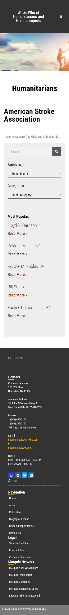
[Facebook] (18, 475)
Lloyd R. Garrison (22, 225)
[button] (61, 16)
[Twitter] (24, 475)
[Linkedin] (31, 475)
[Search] (56, 151)
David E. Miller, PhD (24, 245)
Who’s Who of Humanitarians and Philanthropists (28, 16)
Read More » (17, 233)
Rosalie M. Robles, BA (26, 266)
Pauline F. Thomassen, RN (29, 307)
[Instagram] (11, 475)
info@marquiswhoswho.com (23, 439)
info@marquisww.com (20, 447)
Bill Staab (16, 287)
